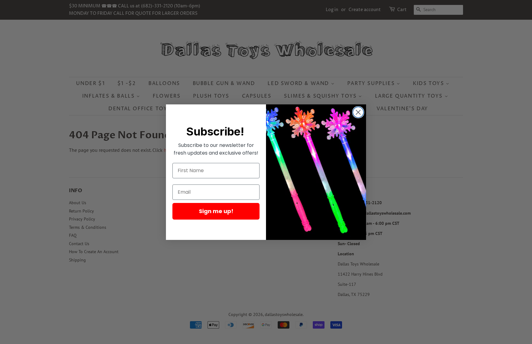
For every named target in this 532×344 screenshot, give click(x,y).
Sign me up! (216, 211)
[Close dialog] (358, 112)
